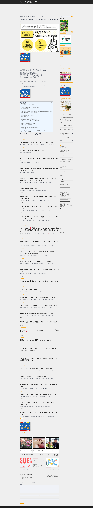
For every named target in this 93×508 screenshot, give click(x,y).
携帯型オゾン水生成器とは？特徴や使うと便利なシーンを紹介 (28, 118)
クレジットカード (23, 139)
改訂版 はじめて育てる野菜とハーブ (64, 119)
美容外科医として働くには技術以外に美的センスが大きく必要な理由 (29, 119)
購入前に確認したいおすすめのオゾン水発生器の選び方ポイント (38, 297)
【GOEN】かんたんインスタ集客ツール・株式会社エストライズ (26, 469)
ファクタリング (65, 197)
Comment (21, 484)
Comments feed (62, 232)
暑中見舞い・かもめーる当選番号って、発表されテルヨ (35, 340)
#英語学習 (69, 186)
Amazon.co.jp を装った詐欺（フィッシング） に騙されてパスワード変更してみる (31, 126)
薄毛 (61, 206)
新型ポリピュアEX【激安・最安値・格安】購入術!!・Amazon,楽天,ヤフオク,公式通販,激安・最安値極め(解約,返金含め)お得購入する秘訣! (37, 111)
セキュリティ (62, 193)
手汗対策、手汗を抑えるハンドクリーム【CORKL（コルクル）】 (38, 394)
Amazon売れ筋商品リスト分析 (63, 151)
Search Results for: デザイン (23, 103)
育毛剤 (61, 205)
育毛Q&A (61, 167)
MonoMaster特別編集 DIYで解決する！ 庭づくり (65, 114)
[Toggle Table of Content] (51, 102)
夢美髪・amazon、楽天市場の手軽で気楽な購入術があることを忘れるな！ (30, 112)
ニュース (67, 195)
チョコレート (22, 345)
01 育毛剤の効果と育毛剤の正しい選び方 (64, 150)
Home (20, 136)
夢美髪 (22, 238)
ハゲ (61, 197)
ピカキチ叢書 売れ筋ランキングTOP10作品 (65, 161)
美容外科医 (22, 258)
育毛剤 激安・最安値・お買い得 (25, 225)
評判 (64, 206)
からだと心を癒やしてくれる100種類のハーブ (65, 137)
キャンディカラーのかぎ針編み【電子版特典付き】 (66, 120)
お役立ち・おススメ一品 (24, 266)
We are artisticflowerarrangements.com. (64, 154)
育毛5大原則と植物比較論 (63, 130)
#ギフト (66, 184)
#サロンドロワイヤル (63, 185)
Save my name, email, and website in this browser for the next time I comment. (31, 501)
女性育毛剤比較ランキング (64, 146)
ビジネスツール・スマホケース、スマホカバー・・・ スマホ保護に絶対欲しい (30, 120)
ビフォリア (22, 248)
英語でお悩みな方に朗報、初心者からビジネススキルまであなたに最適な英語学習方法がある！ (32, 122)
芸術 (71, 205)
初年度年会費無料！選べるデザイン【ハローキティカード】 (28, 104)
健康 (61, 203)
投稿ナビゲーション (24, 128)
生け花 (64, 204)
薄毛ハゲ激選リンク (62, 176)
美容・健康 (22, 147)
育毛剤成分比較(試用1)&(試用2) (25, 108)
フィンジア (71, 197)
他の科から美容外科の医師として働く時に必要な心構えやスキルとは (29, 115)
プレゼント (22, 337)
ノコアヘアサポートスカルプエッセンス (65, 196)
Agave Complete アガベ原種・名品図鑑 (64, 133)
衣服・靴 (22, 373)
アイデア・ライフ (23, 327)
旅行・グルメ (22, 165)
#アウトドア (62, 184)
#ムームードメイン (63, 186)
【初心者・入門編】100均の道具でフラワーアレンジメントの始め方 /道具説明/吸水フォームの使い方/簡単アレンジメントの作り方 (36, 130)
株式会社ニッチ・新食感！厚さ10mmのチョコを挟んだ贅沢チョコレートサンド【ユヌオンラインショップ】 (33, 107)
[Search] (72, 1)
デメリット (67, 193)
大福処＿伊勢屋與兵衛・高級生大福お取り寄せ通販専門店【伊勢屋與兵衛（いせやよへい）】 (32, 106)
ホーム (70, 1)
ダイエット (22, 286)
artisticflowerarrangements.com (28, 1)
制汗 (21, 391)
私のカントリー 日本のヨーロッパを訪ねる (65, 129)
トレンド (62, 194)
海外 (21, 355)
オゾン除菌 (22, 294)
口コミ (68, 203)
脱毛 (65, 205)
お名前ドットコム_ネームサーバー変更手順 (26, 131)
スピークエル (66, 192)
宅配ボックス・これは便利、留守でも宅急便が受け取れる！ (28, 123)
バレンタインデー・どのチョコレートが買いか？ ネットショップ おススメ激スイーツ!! (31, 110)
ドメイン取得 (67, 194)
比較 (61, 204)
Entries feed (61, 231)
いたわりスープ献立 (62, 134)
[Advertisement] (46, 9)
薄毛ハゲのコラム (62, 175)
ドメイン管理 (62, 195)
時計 (21, 381)
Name (21, 494)
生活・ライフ (22, 155)
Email (41, 494)
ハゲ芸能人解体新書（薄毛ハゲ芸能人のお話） (33, 150)
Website (21, 497)
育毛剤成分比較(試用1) (62, 171)
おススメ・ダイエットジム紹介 (25, 116)
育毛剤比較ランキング (63, 147)
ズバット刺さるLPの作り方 (23, 99)
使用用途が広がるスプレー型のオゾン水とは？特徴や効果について (38, 305)
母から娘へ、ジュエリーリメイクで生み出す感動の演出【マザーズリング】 (30, 127)
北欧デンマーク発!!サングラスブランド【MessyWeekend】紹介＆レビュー (30, 114)
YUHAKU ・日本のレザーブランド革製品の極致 (27, 124)
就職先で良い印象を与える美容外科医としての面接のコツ (36, 261)
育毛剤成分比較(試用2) (62, 172)
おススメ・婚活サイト (62, 155)
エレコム (61, 192)
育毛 (68, 204)
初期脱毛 (64, 203)
